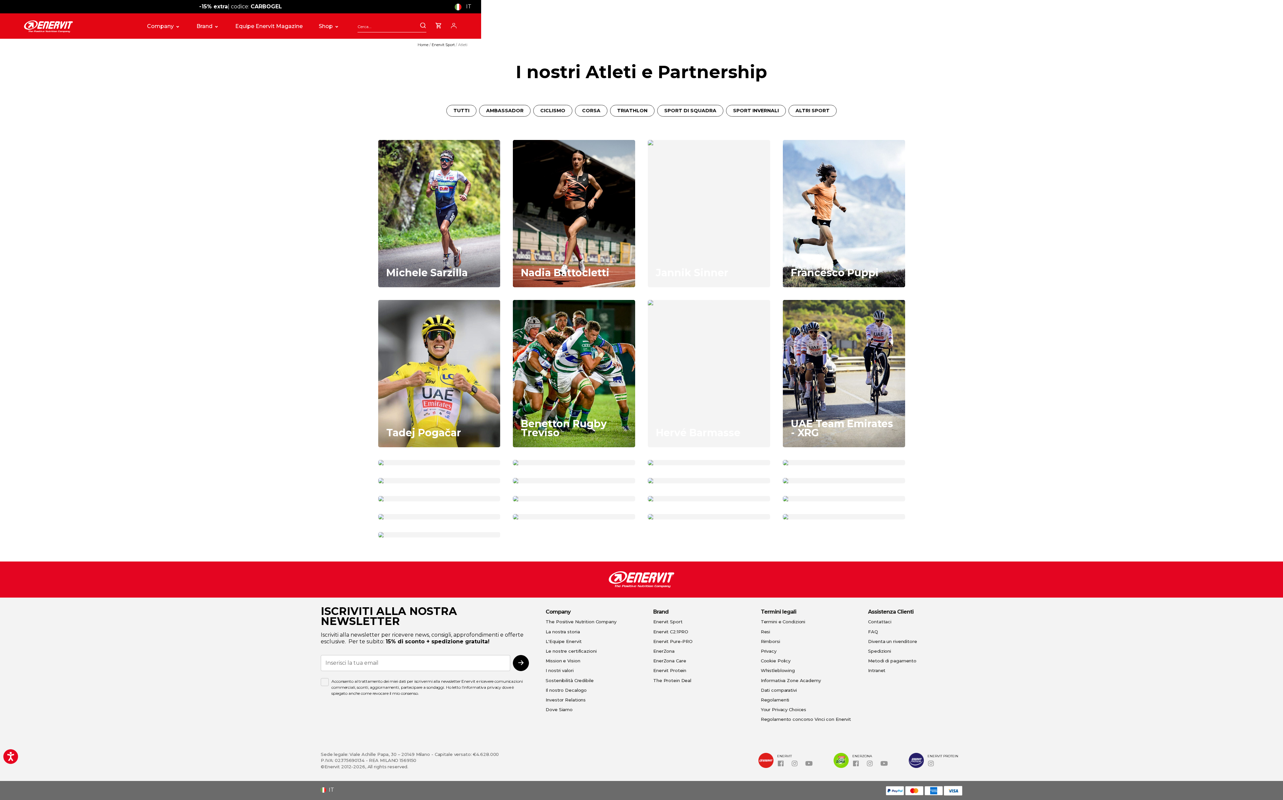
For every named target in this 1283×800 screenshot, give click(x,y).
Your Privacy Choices (784, 709)
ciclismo (552, 111)
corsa (591, 111)
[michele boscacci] (574, 516)
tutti (461, 111)
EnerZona (664, 651)
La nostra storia (563, 631)
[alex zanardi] (709, 462)
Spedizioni (879, 651)
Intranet (876, 670)
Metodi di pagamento (892, 660)
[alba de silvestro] (709, 516)
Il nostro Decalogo (566, 690)
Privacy (768, 651)
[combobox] (392, 26)
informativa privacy (482, 687)
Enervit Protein (669, 670)
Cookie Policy (776, 660)
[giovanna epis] (439, 534)
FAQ (873, 631)
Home (423, 44)
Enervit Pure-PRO (673, 641)
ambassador (505, 111)
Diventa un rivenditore (892, 641)
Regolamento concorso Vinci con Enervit (806, 719)
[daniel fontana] (709, 480)
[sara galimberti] (574, 462)
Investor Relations (566, 699)
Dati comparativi (779, 690)
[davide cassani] (439, 480)
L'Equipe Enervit (563, 641)
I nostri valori (559, 670)
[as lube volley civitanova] (844, 462)
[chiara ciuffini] (439, 516)
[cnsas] (844, 498)
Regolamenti (775, 699)
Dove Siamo (559, 709)
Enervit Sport (444, 44)
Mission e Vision (563, 660)
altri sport (813, 111)
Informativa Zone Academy (791, 680)
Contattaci (879, 621)
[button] (465, 6)
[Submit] (423, 26)
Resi (765, 631)
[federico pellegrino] (709, 498)
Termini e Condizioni (783, 621)
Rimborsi (770, 641)
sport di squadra (690, 111)
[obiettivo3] (439, 498)
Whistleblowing (778, 670)
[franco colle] (844, 516)
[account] (453, 24)
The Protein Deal (672, 680)
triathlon (632, 111)
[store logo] (78, 26)
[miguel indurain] (574, 480)
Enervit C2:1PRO (670, 631)
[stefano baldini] (574, 498)
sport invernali (756, 111)
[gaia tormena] (844, 480)
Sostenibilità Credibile (569, 680)
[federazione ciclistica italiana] (439, 462)
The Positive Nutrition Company (581, 621)
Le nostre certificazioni (571, 651)
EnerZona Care (669, 660)
